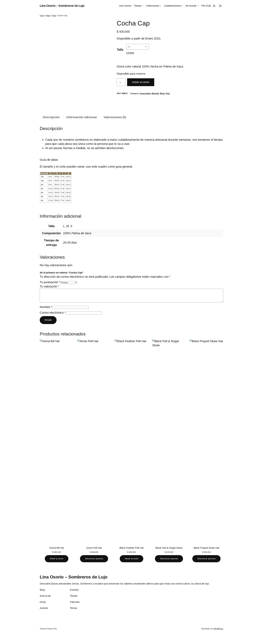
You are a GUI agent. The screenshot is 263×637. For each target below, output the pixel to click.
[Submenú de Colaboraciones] (182, 6)
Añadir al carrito (140, 82)
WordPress (218, 629)
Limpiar (130, 52)
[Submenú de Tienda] (142, 6)
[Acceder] (214, 6)
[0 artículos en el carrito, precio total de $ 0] (220, 6)
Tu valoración (49, 286)
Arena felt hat (56, 547)
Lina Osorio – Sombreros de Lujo (62, 5)
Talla (120, 49)
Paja (54, 15)
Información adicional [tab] (81, 117)
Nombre (46, 307)
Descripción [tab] (51, 117)
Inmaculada (145, 93)
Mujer (48, 15)
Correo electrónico (53, 312)
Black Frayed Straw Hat (206, 547)
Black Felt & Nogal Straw (168, 547)
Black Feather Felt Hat (131, 547)
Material (155, 93)
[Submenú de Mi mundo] (197, 6)
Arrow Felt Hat (94, 547)
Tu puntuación (50, 282)
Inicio (42, 15)
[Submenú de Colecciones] (160, 6)
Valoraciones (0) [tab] (115, 117)
